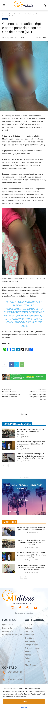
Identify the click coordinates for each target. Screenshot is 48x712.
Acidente (5, 437)
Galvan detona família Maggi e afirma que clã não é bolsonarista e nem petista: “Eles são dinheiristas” (31, 567)
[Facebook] (11, 364)
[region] (24, 698)
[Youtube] (35, 608)
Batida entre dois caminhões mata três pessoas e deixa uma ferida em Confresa (30, 432)
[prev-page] (3, 465)
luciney (6, 37)
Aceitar (24, 701)
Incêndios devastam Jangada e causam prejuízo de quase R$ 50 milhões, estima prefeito (31, 444)
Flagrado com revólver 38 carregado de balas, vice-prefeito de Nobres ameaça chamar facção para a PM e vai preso (31, 456)
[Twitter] (16, 364)
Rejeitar (24, 708)
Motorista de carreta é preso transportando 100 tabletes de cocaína (11, 394)
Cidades (10, 14)
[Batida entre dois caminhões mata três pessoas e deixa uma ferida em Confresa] (8, 433)
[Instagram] (12, 608)
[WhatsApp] (22, 364)
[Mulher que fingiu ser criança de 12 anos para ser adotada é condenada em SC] (8, 531)
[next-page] (7, 465)
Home (4, 14)
